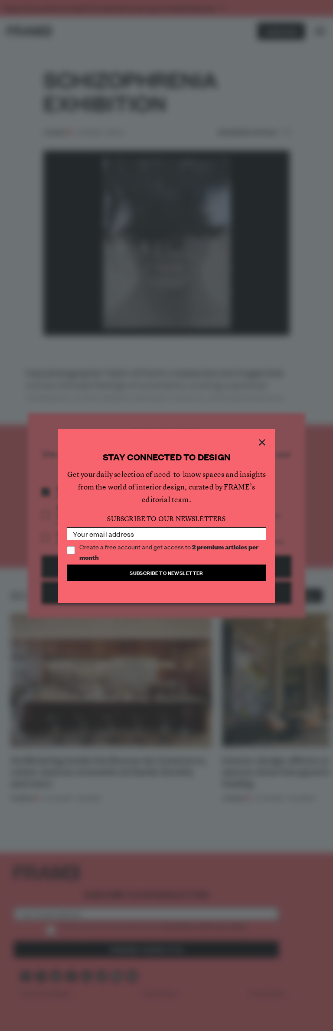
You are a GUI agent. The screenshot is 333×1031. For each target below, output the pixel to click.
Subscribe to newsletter (166, 572)
